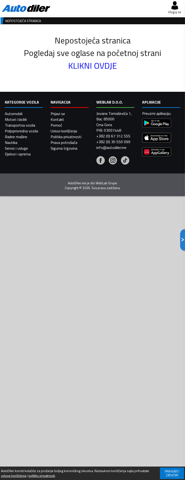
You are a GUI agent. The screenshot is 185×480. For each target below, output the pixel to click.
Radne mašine (16, 137)
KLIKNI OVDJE (92, 65)
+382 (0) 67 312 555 (113, 136)
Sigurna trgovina (64, 148)
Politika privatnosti (66, 137)
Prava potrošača (64, 142)
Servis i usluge (16, 148)
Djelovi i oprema (18, 154)
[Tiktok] (125, 161)
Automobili (13, 114)
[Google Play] (156, 123)
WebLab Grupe (106, 183)
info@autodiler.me (111, 147)
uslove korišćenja (13, 475)
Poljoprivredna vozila (21, 131)
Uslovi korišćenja (64, 131)
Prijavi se (58, 114)
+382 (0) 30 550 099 (113, 142)
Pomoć (56, 125)
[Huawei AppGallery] (156, 152)
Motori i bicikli (16, 119)
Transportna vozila (20, 125)
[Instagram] (113, 161)
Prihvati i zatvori (172, 473)
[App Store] (156, 138)
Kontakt (57, 119)
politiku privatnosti (41, 475)
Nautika (11, 142)
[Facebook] (100, 161)
